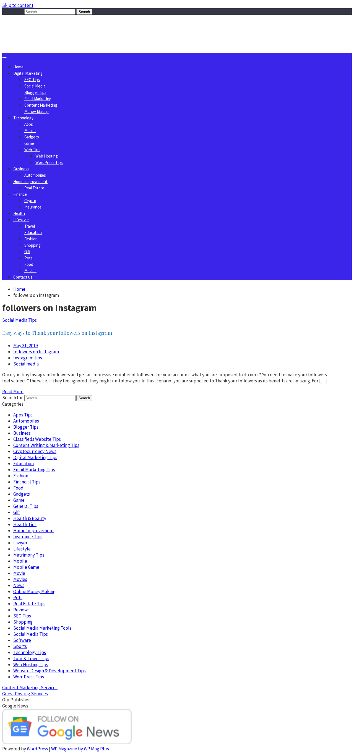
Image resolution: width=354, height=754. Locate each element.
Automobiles (35, 175)
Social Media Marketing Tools (42, 628)
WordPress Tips (49, 162)
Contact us (22, 277)
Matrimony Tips (28, 555)
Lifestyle (21, 219)
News (18, 585)
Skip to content (17, 5)
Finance (20, 194)
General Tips (25, 506)
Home (18, 67)
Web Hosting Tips (30, 665)
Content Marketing (40, 105)
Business (21, 168)
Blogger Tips (35, 92)
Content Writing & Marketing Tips (46, 445)
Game (29, 143)
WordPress (37, 749)
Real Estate (34, 188)
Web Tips (32, 149)
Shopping (32, 245)
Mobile (30, 130)
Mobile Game (26, 567)
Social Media (34, 86)
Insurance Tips (27, 537)
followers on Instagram (36, 352)
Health (19, 213)
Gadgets (31, 137)
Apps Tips (23, 415)
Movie (19, 573)
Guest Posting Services (25, 694)
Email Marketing (37, 98)
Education (33, 232)
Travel (29, 226)
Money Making (36, 111)
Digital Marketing (28, 73)
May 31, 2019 (25, 346)
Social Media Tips (19, 320)
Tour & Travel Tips (31, 658)
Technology (23, 117)
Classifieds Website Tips (37, 439)
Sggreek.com (43, 26)
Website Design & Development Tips (49, 671)
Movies (30, 270)
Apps (28, 124)
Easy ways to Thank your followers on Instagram (57, 333)
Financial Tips (26, 482)
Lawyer (20, 543)
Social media (26, 364)
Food (28, 264)
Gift (27, 251)
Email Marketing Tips (34, 470)
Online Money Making (34, 591)
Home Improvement (30, 181)
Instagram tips (27, 358)
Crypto (30, 200)
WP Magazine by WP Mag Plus (80, 749)
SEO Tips (32, 79)
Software (22, 640)
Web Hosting (46, 156)
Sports (20, 646)
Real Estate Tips (29, 604)
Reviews (21, 610)
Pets (28, 258)
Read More (13, 391)
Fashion (31, 238)
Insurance (32, 207)
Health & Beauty (29, 518)
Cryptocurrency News (34, 451)
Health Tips (25, 524)
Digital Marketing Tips (35, 457)
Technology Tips (29, 652)
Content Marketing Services (30, 687)
